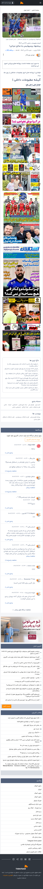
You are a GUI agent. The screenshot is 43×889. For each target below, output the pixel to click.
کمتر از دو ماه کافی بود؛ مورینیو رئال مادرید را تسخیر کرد (22, 700)
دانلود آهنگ (37, 786)
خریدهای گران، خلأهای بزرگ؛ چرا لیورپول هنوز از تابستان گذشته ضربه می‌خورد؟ (22, 695)
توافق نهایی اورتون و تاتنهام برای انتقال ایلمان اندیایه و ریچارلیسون (22, 690)
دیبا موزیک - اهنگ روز (34, 808)
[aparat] (29, 859)
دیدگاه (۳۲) (10, 50)
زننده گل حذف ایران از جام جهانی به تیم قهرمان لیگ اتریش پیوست (21, 673)
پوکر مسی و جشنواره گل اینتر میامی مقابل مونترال (24, 749)
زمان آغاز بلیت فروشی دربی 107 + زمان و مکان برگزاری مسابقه (22, 741)
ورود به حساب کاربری (33, 440)
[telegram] (17, 859)
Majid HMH (31, 445)
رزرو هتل (38, 812)
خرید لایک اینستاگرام (35, 804)
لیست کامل (6, 706)
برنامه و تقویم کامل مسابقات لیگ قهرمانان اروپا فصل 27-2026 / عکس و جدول (20, 652)
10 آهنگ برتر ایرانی (33, 733)
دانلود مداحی (37, 826)
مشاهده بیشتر (30, 488)
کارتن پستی (37, 830)
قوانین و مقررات (8, 875)
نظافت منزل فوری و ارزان (33, 852)
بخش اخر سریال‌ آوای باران (31, 725)
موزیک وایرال (37, 801)
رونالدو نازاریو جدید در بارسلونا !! (29, 753)
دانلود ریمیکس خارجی (34, 848)
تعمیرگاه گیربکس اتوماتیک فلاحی (31, 844)
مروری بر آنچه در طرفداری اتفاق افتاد (28, 722)
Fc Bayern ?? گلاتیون (28, 513)
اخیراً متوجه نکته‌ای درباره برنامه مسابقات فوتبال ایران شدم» (21, 760)
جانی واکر (32, 458)
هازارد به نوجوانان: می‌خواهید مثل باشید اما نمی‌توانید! (22, 685)
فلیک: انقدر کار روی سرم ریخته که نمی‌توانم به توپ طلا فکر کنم (21, 667)
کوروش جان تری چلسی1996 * (26, 497)
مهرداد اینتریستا (30, 593)
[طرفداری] (24, 2)
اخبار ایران (27, 10)
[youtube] (21, 859)
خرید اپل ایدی (37, 815)
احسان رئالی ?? (30, 527)
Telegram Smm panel (34, 841)
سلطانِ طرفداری (30, 477)
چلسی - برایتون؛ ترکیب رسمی (30, 678)
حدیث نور (36, 729)
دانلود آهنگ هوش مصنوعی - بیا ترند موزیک (28, 834)
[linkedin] (25, 859)
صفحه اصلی (35, 10)
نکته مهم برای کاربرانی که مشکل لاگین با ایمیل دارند (23, 718)
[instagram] (13, 859)
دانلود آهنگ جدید (36, 819)
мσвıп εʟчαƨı (31, 566)
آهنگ (39, 790)
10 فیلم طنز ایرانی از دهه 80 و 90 (29, 746)
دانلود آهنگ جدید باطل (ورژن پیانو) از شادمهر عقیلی (23, 756)
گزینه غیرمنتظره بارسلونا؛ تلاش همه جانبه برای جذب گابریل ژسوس (21, 658)
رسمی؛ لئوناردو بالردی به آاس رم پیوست (27, 681)
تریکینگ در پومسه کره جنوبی (30, 736)
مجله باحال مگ (36, 837)
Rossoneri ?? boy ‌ (29, 579)
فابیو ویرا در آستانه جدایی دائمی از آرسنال (26, 663)
